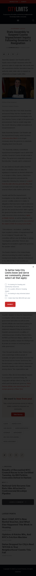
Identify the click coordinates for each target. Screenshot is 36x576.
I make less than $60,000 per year (19, 298)
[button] (33, 267)
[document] (18, 288)
